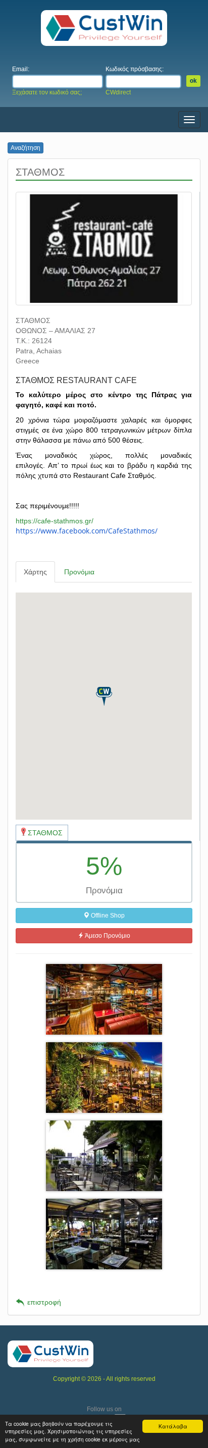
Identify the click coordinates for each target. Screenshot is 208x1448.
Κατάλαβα (173, 1426)
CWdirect (118, 92)
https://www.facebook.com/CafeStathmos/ (87, 530)
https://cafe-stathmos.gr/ (54, 521)
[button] (104, 696)
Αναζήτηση (25, 147)
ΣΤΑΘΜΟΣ (45, 833)
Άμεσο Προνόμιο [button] (107, 935)
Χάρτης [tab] (35, 572)
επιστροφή (44, 1302)
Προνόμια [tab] (79, 572)
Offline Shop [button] (107, 915)
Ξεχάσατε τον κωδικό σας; (47, 92)
